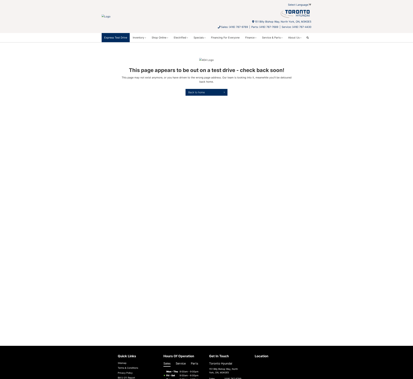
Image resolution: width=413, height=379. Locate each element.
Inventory (138, 37)
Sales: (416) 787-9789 (234, 27)
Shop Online (159, 37)
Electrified (180, 37)
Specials (199, 37)
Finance (250, 37)
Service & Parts (271, 37)
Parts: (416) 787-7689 (264, 27)
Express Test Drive (115, 37)
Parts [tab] (194, 363)
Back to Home (196, 92)
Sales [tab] (167, 363)
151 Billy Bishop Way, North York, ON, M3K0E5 (283, 21)
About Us (294, 37)
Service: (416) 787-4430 (296, 27)
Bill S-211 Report (126, 377)
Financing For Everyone (225, 37)
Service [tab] (181, 363)
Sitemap (122, 363)
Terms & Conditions (128, 367)
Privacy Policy (125, 372)
